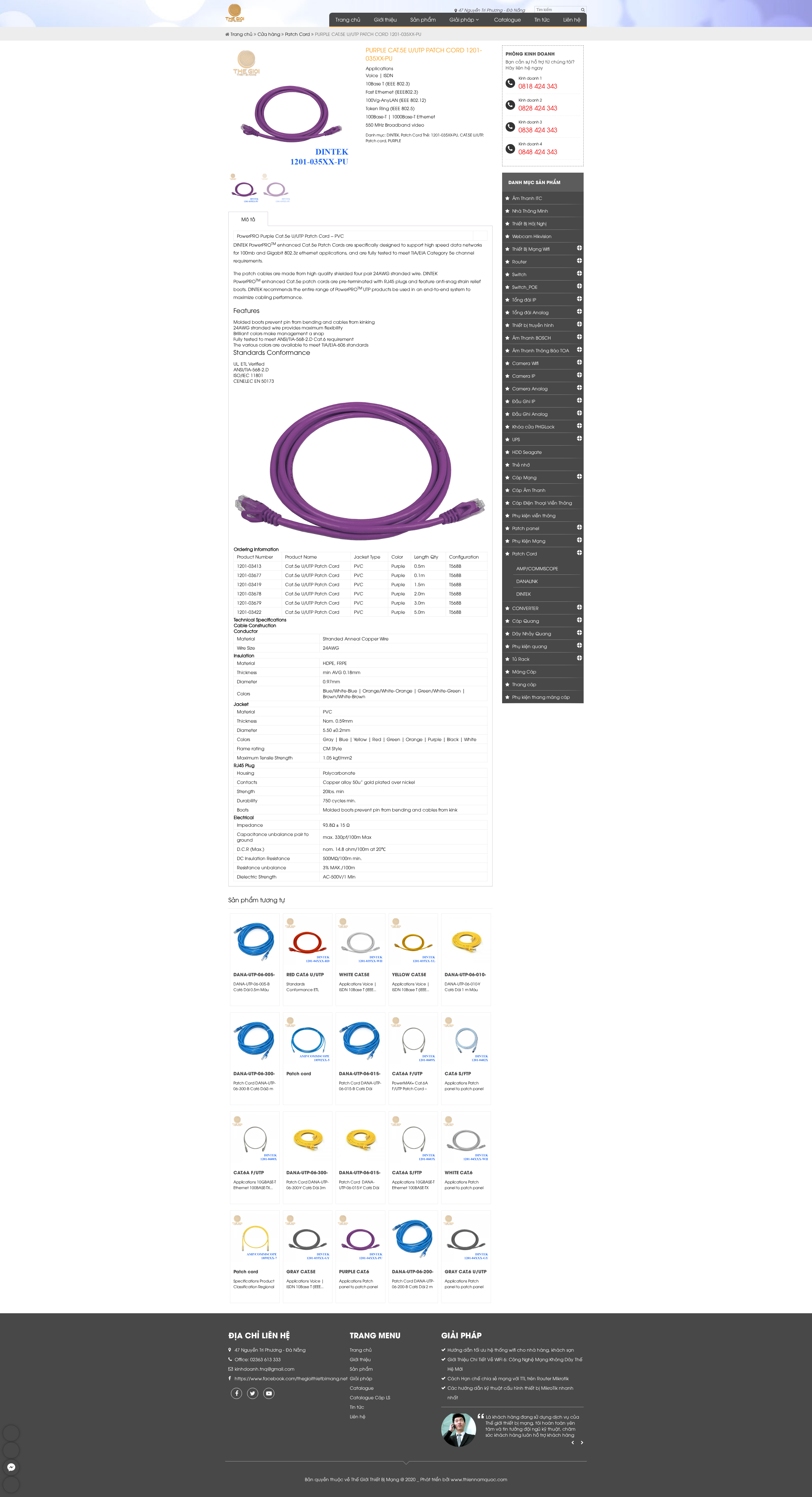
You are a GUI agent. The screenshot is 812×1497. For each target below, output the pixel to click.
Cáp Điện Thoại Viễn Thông (541, 503)
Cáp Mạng (523, 477)
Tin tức (542, 19)
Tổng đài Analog (529, 312)
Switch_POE (524, 287)
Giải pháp (461, 19)
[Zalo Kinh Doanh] (11, 1439)
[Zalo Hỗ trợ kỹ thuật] (11, 1456)
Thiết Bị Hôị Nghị (529, 223)
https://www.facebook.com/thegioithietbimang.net (291, 1378)
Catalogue (507, 19)
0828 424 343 (538, 107)
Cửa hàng (269, 34)
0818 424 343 (538, 85)
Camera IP (523, 376)
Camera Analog (529, 388)
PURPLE (394, 140)
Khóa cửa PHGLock (532, 426)
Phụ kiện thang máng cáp (540, 697)
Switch (519, 274)
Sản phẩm (423, 19)
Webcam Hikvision (531, 236)
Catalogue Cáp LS (370, 1397)
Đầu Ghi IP (523, 401)
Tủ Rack (520, 659)
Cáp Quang (525, 621)
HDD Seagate (526, 452)
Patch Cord (297, 34)
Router (519, 261)
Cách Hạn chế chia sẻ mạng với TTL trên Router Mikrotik (508, 1378)
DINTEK (393, 134)
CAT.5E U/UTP (471, 134)
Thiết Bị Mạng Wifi (530, 249)
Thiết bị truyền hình (532, 325)
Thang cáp (523, 684)
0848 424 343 (538, 151)
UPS (515, 439)
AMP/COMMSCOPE (537, 568)
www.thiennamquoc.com (479, 1479)
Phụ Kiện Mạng (528, 541)
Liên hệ (571, 19)
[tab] (248, 219)
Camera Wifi (525, 363)
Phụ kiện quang (529, 646)
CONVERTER (525, 608)
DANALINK (527, 581)
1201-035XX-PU (444, 134)
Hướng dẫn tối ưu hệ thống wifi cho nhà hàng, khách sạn (511, 1350)
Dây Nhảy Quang (531, 633)
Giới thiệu (385, 19)
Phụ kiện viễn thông (533, 515)
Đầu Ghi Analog (529, 414)
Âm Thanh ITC (526, 198)
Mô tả (248, 219)
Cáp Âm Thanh (528, 490)
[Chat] (11, 1473)
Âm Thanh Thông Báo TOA (540, 350)
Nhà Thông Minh (529, 211)
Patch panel (525, 528)
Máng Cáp (523, 671)
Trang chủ (348, 19)
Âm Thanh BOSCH (531, 338)
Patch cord (376, 140)
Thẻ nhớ (520, 464)
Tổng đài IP (523, 299)
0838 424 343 (538, 129)
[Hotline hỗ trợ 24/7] (11, 1491)
